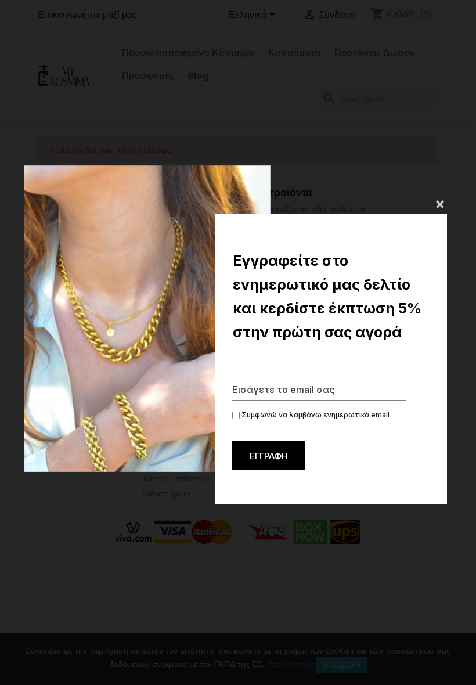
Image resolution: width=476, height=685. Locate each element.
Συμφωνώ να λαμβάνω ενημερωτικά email (315, 414)
